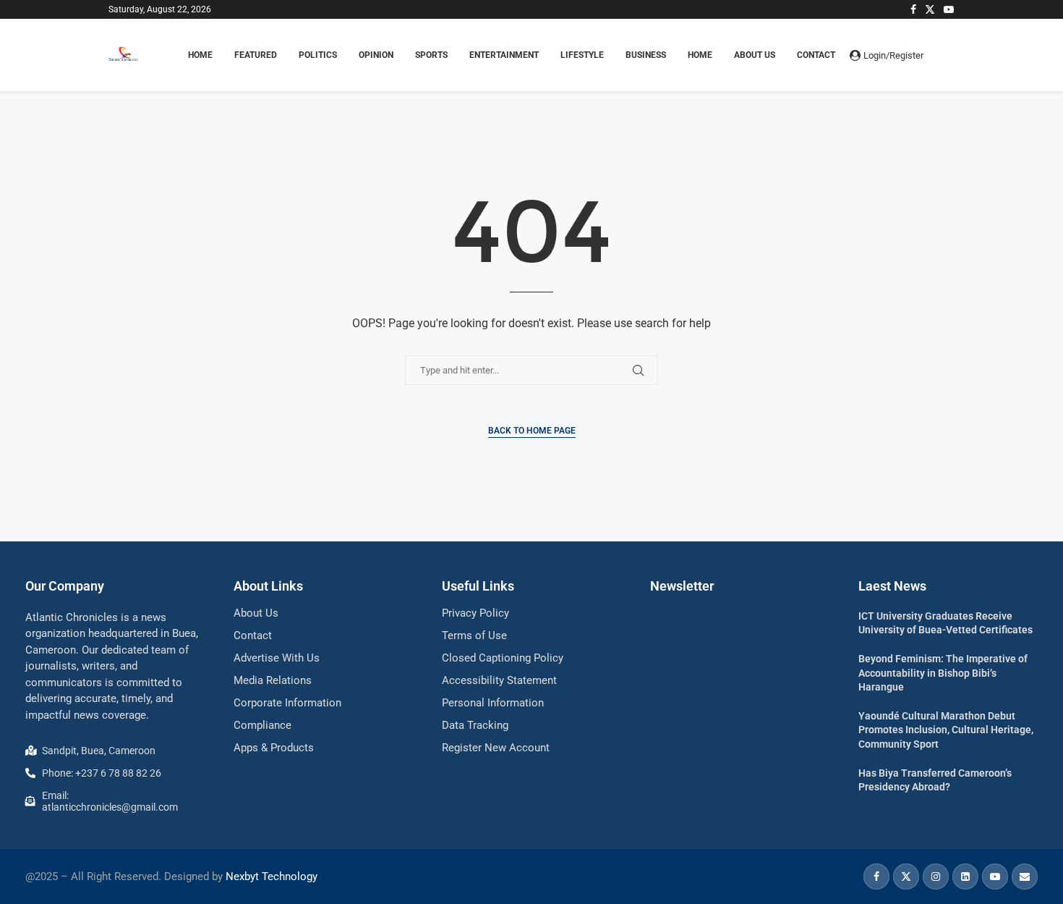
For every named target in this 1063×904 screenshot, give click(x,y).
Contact (816, 55)
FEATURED (255, 55)
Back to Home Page (532, 431)
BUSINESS (646, 55)
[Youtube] (949, 9)
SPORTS (431, 55)
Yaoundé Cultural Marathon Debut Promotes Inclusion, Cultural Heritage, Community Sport (945, 730)
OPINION (376, 55)
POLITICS (318, 55)
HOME (200, 55)
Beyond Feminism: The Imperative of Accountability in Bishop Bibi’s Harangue (943, 673)
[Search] (947, 55)
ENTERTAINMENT (504, 55)
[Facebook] (913, 9)
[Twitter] (930, 9)
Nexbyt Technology (271, 876)
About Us (754, 55)
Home (700, 55)
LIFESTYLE (582, 55)
